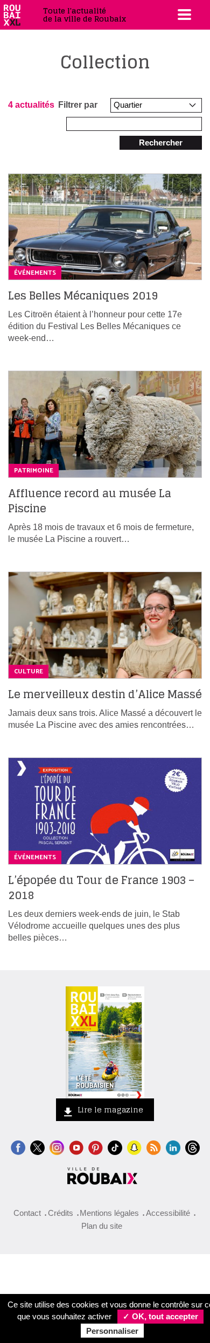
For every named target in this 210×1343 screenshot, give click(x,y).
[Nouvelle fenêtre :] (76, 1146)
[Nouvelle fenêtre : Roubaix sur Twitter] (37, 1146)
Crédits (60, 1212)
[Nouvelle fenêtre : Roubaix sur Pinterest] (95, 1146)
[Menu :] (183, 14)
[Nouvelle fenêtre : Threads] (192, 1146)
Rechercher (161, 142)
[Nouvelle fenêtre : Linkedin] (173, 1146)
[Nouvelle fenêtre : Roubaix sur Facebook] (18, 1146)
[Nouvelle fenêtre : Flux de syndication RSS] (153, 1146)
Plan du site (101, 1225)
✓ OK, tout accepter (160, 1316)
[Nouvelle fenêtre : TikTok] (115, 1146)
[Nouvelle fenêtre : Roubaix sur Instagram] (57, 1146)
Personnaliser (112, 1330)
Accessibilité (168, 1212)
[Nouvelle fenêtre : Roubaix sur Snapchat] (134, 1146)
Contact (27, 1212)
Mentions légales (109, 1212)
